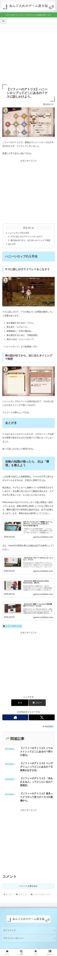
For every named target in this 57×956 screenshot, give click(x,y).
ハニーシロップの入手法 (18, 233)
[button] (37, 702)
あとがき (12, 244)
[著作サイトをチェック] (15, 717)
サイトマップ (9, 930)
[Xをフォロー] (42, 717)
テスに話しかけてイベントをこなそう (26, 237)
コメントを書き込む (28, 886)
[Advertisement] (28, 52)
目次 (25, 227)
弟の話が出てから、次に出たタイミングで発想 (30, 240)
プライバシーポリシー (13, 938)
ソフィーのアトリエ (13, 626)
